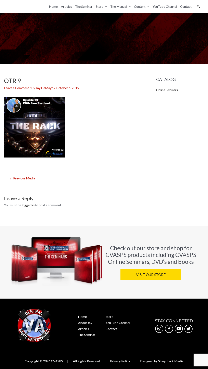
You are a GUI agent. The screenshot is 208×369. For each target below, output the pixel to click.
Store (99, 6)
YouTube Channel (165, 6)
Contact (186, 6)
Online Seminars (167, 90)
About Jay (85, 323)
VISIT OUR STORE (151, 274)
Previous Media (22, 178)
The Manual (118, 6)
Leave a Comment (16, 88)
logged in (28, 205)
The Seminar (83, 6)
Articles (66, 6)
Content (139, 6)
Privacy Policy (120, 361)
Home (53, 6)
